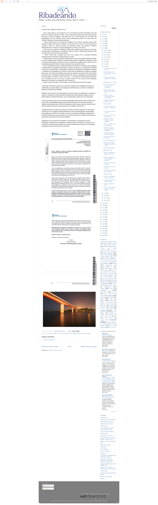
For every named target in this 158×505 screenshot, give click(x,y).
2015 (103, 212)
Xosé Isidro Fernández (108, 278)
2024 (103, 38)
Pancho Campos (104, 270)
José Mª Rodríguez (108, 262)
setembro (106, 57)
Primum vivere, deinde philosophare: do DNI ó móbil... (109, 144)
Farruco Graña (113, 250)
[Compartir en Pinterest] (79, 331)
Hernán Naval (112, 256)
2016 (103, 210)
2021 (103, 45)
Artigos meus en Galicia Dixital (107, 419)
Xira (113, 275)
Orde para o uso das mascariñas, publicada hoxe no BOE (109, 96)
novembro (106, 52)
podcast (111, 309)
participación (113, 304)
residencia (110, 314)
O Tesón (113, 267)
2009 (103, 226)
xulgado (112, 325)
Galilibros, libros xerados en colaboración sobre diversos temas (108, 468)
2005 (103, 235)
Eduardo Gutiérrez (111, 245)
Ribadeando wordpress (105, 445)
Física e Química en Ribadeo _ (107, 375)
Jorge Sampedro (111, 260)
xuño (105, 64)
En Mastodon (103, 417)
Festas (115, 251)
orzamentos (103, 304)
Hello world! (105, 350)
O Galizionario (103, 470)
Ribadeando (105, 333)
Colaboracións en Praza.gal (106, 421)
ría (115, 316)
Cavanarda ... (103, 453)
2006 (103, 233)
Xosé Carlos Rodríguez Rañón (108, 277)
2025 (103, 36)
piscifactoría (103, 307)
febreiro (106, 197)
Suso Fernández (104, 275)
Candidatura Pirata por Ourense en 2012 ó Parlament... (108, 120)
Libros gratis (103, 447)
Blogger (105, 500)
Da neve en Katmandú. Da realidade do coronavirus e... (109, 79)
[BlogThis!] (74, 331)
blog (106, 283)
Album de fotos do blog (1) (106, 423)
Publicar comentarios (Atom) (55, 350)
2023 (103, 41)
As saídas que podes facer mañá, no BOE (109, 180)
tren (112, 324)
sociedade (88, 333)
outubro (106, 54)
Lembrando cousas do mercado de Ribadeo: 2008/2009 (108, 129)
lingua (111, 300)
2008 (103, 228)
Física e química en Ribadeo (106, 431)
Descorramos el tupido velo (109, 349)
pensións (111, 305)
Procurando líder (107, 103)
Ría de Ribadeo (103, 449)
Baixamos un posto (107, 150)
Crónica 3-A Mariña (105, 451)
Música (102, 267)
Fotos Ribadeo (73, 333)
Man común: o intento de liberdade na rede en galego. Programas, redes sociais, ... (106, 460)
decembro (106, 50)
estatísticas (109, 295)
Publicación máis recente (50, 346)
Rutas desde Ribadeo (107, 395)
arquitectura (103, 280)
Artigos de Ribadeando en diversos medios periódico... (109, 159)
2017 (103, 207)
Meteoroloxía (109, 265)
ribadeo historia (104, 426)
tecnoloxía (108, 322)
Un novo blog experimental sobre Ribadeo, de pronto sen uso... (108, 438)
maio (105, 66)
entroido (102, 295)
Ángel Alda (103, 327)
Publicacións (47, 485)
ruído (109, 316)
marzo (105, 195)
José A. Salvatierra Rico (105, 261)
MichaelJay (91, 500)
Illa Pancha (107, 258)
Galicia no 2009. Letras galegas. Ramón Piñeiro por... (109, 91)
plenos (111, 307)
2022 (103, 43)
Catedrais (114, 241)
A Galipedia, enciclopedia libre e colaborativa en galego (108, 456)
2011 (103, 221)
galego (111, 298)
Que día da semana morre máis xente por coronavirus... (109, 86)
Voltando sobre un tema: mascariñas (109, 137)
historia (79, 333)
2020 (103, 48)
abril (105, 193)
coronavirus (49, 333)
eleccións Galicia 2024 (109, 293)
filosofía (55, 333)
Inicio (70, 346)
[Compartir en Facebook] (77, 331)
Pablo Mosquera (109, 268)
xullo (105, 61)
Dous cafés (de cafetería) (109, 147)
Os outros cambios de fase (109, 140)
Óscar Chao (111, 327)
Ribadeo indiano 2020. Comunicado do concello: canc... (109, 73)
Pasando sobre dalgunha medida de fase (108, 100)
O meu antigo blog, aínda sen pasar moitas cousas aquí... (107, 428)
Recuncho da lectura (108, 273)
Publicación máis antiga (89, 346)
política (83, 333)
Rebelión (102, 478)
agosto (105, 59)
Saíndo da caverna (107, 174)
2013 (103, 217)
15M (101, 241)
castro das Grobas (112, 285)
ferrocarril (102, 297)
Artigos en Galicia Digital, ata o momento (109, 171)
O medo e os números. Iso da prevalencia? (109, 124)
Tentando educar (106, 359)
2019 (103, 203)
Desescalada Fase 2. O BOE (109, 82)
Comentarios (47, 488)
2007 (103, 230)
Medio (114, 263)
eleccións (114, 292)
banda (112, 282)
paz (104, 305)
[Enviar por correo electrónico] (72, 331)
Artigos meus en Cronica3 (106, 435)
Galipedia (102, 256)
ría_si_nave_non (108, 317)
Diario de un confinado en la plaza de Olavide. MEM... (109, 189)
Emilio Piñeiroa (106, 246)
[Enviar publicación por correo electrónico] (69, 331)
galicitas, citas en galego (106, 476)
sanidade (102, 320)
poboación (102, 309)
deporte (111, 288)
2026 (103, 34)
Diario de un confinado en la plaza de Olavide (109, 177)
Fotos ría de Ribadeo (65, 333)
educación (103, 292)
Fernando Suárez (107, 251)
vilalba (102, 325)
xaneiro (105, 200)
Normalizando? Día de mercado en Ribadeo (108, 133)
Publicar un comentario (49, 339)
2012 (103, 219)
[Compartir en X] (75, 331)
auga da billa (106, 282)
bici (101, 283)
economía (103, 290)
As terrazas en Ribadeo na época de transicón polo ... (109, 108)
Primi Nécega (109, 271)
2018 (103, 205)
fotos (58, 333)
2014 (103, 214)
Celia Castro (106, 243)
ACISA (107, 241)
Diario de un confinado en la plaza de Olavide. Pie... (109, 154)
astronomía (113, 280)
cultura (102, 288)
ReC (115, 271)
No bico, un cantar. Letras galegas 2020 (109, 115)
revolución (102, 316)
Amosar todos (113, 411)
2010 (103, 224)
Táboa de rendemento (107, 335)
